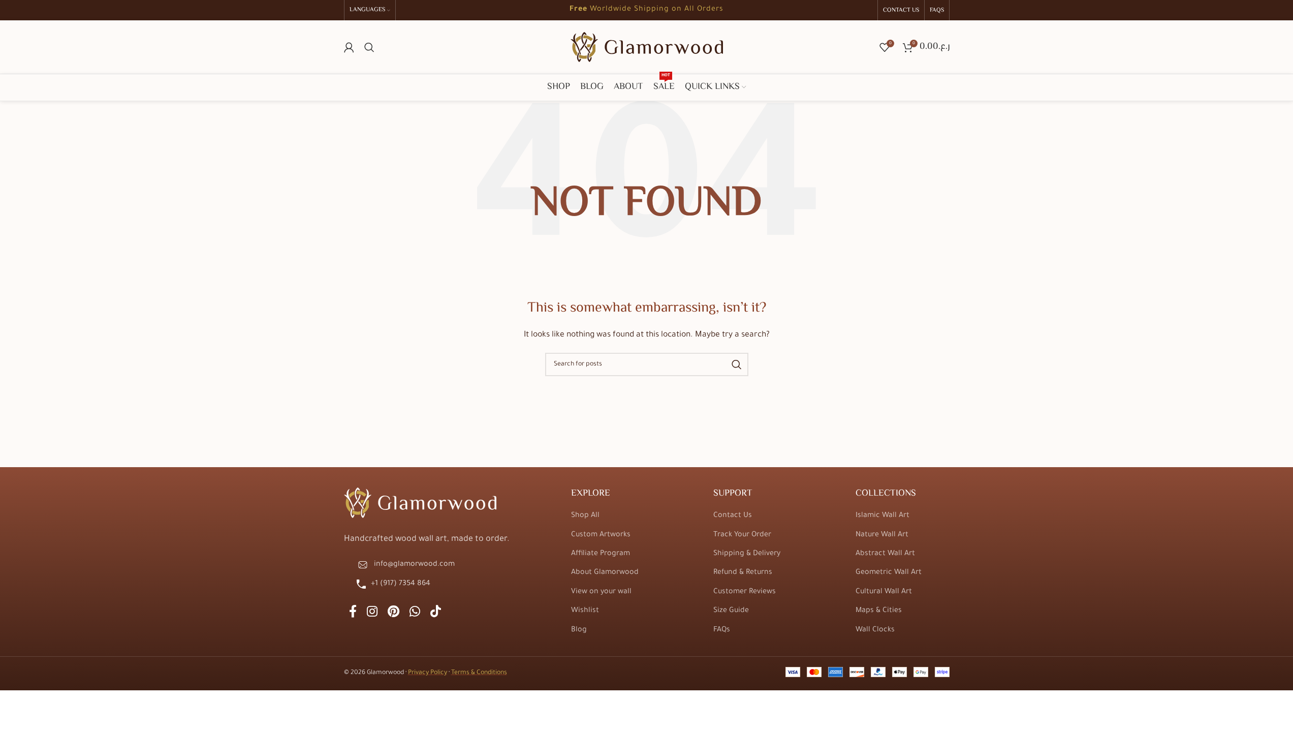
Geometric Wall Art (889, 573)
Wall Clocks (875, 630)
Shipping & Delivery (746, 554)
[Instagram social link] (372, 613)
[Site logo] (647, 48)
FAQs (721, 630)
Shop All (585, 516)
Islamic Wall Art (882, 516)
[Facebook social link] (353, 613)
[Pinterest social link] (393, 613)
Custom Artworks (600, 535)
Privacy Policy (427, 673)
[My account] (349, 47)
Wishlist (585, 611)
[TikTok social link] (435, 613)
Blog (579, 630)
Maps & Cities (879, 611)
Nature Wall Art (882, 535)
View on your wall (601, 592)
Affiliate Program (600, 554)
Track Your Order (742, 535)
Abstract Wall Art (885, 554)
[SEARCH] (736, 364)
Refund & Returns (742, 573)
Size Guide (731, 611)
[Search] (369, 47)
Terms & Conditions (479, 673)
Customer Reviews (744, 592)
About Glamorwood (605, 573)
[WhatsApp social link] (414, 613)
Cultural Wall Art (884, 592)
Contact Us (732, 516)
